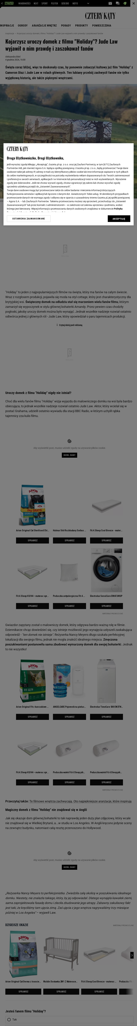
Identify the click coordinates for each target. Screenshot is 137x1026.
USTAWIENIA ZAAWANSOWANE (28, 218)
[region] (69, 184)
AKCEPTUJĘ (119, 218)
